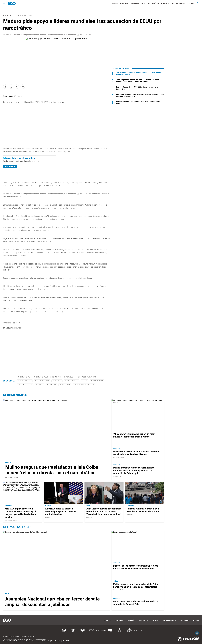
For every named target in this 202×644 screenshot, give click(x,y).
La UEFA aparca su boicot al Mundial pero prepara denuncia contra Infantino (61, 511)
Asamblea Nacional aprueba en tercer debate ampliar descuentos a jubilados (52, 601)
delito (84, 381)
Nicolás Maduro (42, 381)
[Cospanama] (91, 632)
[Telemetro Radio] (128, 632)
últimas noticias (24, 381)
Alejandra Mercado (14, 96)
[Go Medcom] (101, 632)
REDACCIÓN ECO (117, 476)
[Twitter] (11, 87)
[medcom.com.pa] (138, 632)
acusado (39, 385)
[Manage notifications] (197, 633)
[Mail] (23, 87)
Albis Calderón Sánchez (11, 520)
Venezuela (57, 381)
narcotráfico (97, 381)
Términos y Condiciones (11, 636)
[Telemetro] (64, 632)
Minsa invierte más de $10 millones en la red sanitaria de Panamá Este (136, 603)
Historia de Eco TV (27, 636)
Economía (135, 3)
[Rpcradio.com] (110, 632)
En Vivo (191, 3)
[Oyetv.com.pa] (82, 632)
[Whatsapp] (17, 87)
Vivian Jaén (116, 440)
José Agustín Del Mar (11, 477)
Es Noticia (124, 3)
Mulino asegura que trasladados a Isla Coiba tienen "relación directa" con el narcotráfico (51, 469)
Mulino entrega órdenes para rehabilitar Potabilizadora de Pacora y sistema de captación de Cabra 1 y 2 (133, 471)
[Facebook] (5, 87)
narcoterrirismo (25, 385)
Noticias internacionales (62, 377)
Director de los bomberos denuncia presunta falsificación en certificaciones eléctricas (135, 567)
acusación (51, 385)
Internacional (24, 377)
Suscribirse (10, 166)
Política (155, 3)
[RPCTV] (73, 632)
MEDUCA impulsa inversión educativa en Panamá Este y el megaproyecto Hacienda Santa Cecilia (20, 512)
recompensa (65, 385)
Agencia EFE (48, 517)
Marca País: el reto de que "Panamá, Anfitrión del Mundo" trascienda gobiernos (136, 453)
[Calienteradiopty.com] (119, 632)
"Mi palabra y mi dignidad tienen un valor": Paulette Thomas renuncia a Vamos (134, 435)
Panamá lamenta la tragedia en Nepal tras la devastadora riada (143, 510)
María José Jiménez (118, 457)
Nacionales (145, 3)
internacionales (41, 377)
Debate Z (115, 3)
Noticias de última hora (87, 377)
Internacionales (167, 3)
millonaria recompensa (84, 385)
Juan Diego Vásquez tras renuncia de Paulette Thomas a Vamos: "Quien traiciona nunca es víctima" (137, 81)
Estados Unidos (71, 381)
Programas (180, 3)
